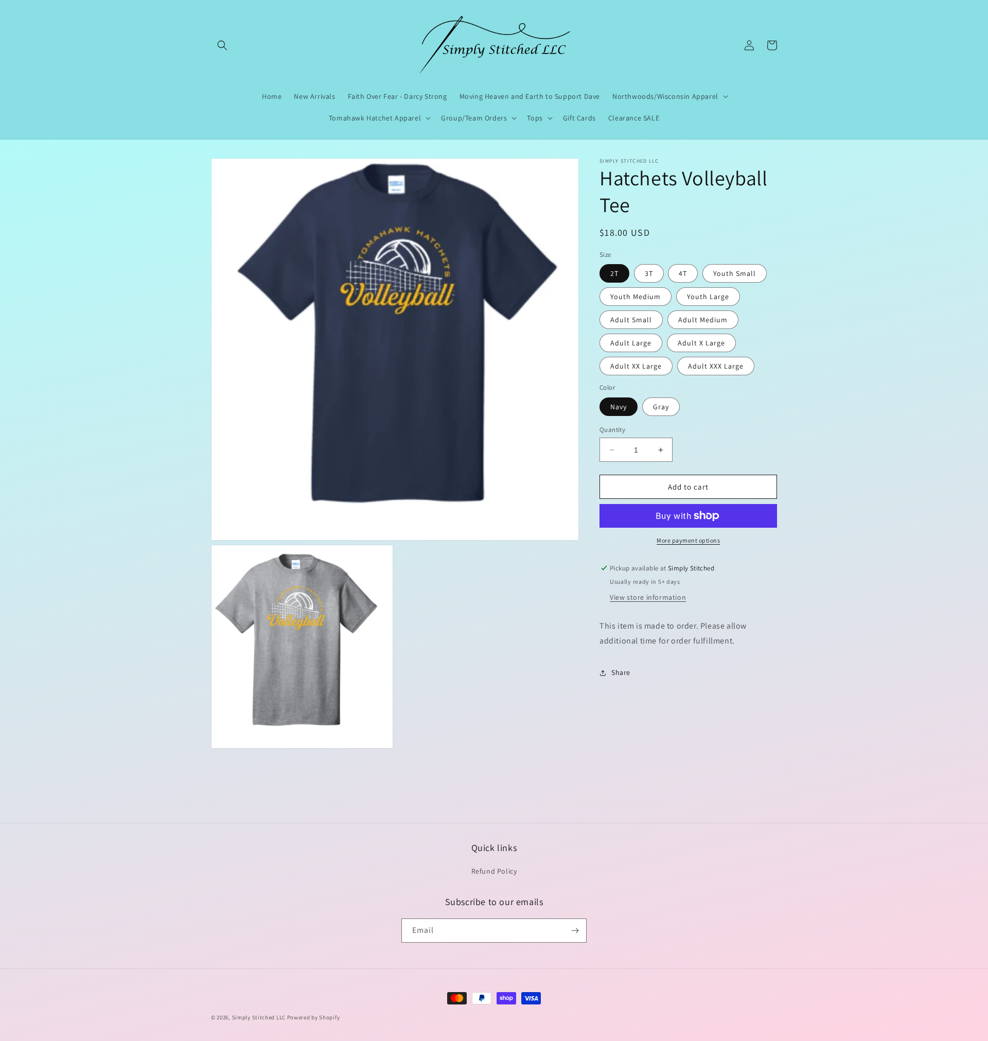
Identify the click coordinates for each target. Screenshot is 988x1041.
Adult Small (631, 319)
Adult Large (630, 343)
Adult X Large (701, 343)
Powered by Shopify (313, 1017)
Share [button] (620, 672)
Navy (618, 406)
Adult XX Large (636, 366)
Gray (661, 406)
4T (683, 273)
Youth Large (708, 296)
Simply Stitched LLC (259, 1017)
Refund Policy (494, 871)
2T (614, 273)
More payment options (688, 540)
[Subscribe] (574, 930)
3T (649, 273)
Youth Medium (635, 296)
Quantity (612, 429)
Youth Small (734, 273)
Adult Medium (703, 319)
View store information (648, 597)
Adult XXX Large (716, 366)
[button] (222, 45)
